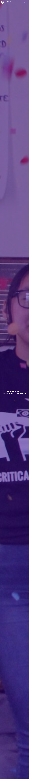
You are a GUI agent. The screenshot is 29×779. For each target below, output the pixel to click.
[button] (27, 2)
